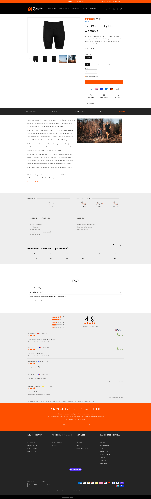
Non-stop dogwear (35, 491)
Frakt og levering (32, 448)
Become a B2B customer (83, 448)
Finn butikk (79, 439)
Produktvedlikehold (57, 442)
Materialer (55, 445)
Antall (86, 68)
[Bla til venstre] (29, 59)
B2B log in (79, 445)
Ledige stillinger (104, 445)
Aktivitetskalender (105, 454)
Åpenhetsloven (104, 451)
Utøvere (102, 457)
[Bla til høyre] (78, 59)
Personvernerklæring (56, 490)
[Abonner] (89, 424)
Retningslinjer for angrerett (88, 490)
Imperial (121, 245)
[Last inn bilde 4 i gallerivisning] (63, 59)
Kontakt (29, 439)
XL (110, 64)
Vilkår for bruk (76, 490)
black (88, 57)
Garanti (54, 439)
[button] (52, 9)
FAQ (101, 112)
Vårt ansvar (103, 442)
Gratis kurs (103, 460)
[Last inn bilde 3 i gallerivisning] (54, 59)
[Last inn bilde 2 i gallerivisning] (45, 59)
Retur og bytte (31, 451)
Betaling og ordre (32, 445)
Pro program (103, 463)
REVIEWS (122, 112)
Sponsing (102, 448)
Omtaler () (88, 21)
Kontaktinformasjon (66, 490)
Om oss (102, 439)
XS (87, 64)
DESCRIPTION (31, 112)
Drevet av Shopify (44, 491)
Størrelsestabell (32, 182)
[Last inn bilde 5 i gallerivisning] (72, 59)
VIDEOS (54, 112)
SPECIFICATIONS (79, 112)
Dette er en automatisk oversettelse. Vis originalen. (39, 341)
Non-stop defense (83, 497)
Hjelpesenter (31, 442)
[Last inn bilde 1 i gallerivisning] (36, 59)
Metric (115, 245)
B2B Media (79, 442)
